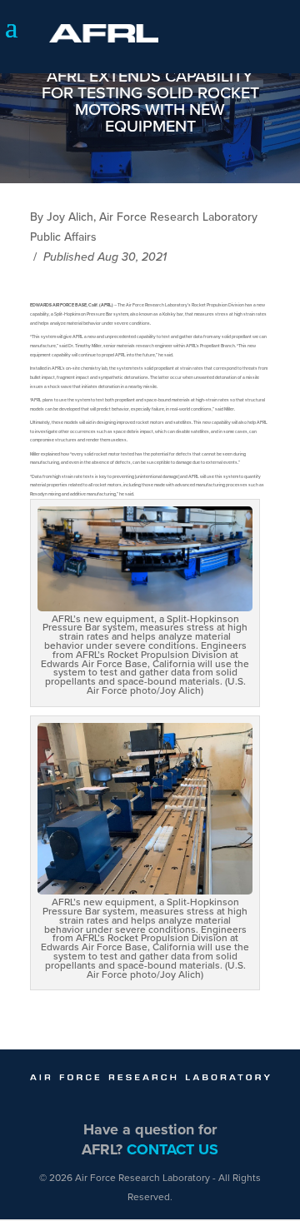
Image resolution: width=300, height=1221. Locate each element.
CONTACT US (172, 1149)
